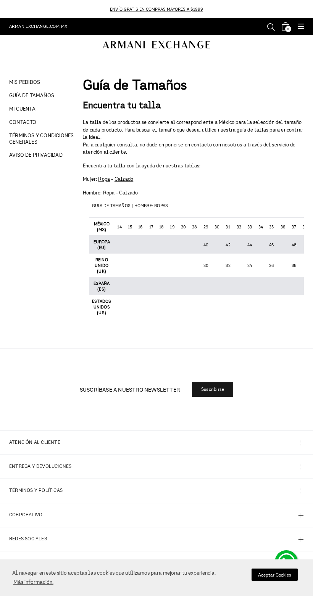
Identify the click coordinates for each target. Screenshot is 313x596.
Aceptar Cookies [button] (274, 575)
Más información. (33, 581)
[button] (301, 27)
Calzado (124, 178)
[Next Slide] (308, 9)
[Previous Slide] (4, 9)
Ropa (104, 178)
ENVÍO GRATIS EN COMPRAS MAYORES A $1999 (156, 9)
